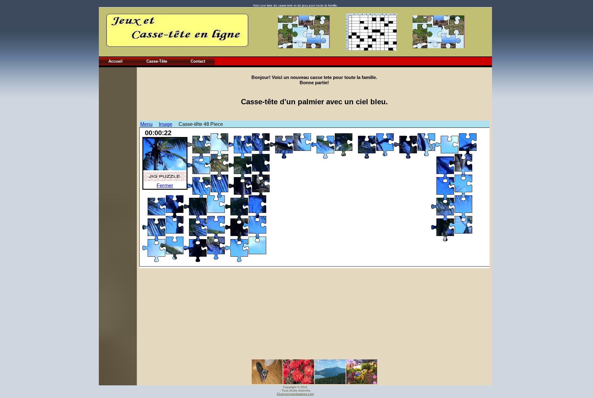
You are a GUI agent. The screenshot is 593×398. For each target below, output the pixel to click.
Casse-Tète (156, 61)
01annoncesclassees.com (295, 394)
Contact (198, 61)
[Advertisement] (117, 159)
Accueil (115, 61)
